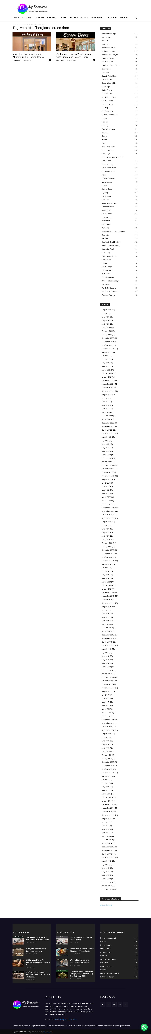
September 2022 (108, 476)
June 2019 (105, 614)
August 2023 (106, 437)
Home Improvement (109, 157)
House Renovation (109, 168)
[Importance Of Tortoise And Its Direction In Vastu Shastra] (62, 952)
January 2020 (107, 589)
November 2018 (108, 638)
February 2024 (107, 416)
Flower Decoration (109, 129)
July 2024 (105, 398)
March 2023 (106, 455)
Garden (63, 18)
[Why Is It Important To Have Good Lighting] (62, 940)
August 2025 (106, 352)
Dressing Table (107, 101)
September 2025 (108, 349)
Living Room (97, 18)
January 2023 (107, 462)
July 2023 (105, 440)
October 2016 (107, 727)
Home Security (107, 164)
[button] (135, 18)
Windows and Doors (109, 291)
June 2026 (105, 317)
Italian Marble (107, 182)
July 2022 (105, 483)
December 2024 (108, 380)
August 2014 (106, 818)
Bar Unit (105, 40)
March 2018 (106, 667)
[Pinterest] (120, 1004)
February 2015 (107, 797)
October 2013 (107, 854)
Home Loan (106, 161)
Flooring (105, 125)
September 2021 (108, 518)
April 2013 (105, 875)
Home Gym (106, 154)
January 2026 (107, 334)
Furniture (51, 18)
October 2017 (107, 684)
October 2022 (107, 472)
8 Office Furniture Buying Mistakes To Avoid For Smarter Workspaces (38, 974)
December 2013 (108, 847)
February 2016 (107, 755)
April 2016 (105, 748)
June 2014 (105, 825)
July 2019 (105, 610)
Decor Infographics (109, 83)
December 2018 (108, 635)
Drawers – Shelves (109, 97)
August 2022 (106, 479)
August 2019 (106, 606)
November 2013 (108, 850)
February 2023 (107, 458)
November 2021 (108, 511)
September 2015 (108, 772)
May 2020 (105, 575)
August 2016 (106, 734)
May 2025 (105, 363)
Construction (106, 69)
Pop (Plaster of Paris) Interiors (113, 231)
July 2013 (105, 864)
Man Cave (105, 199)
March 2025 (106, 370)
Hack (103, 143)
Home (16, 18)
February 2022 (107, 500)
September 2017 (108, 688)
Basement (106, 44)
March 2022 (106, 497)
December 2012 (108, 889)
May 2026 (105, 320)
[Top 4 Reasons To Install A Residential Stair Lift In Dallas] (18, 940)
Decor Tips (106, 86)
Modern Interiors (108, 207)
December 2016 (108, 720)
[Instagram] (108, 1004)
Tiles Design (106, 252)
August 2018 (106, 649)
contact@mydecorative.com (65, 1019)
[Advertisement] (95, 8)
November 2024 (108, 384)
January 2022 (107, 504)
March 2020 (106, 582)
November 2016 (108, 723)
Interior (74, 18)
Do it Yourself (107, 93)
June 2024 (105, 402)
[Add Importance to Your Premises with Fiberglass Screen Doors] (75, 41)
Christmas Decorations (110, 65)
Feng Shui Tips (107, 111)
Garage (104, 136)
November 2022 (108, 469)
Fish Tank (105, 122)
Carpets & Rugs (108, 58)
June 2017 (105, 698)
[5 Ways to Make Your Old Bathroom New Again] (18, 952)
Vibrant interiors (108, 277)
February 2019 (107, 628)
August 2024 (106, 394)
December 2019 (108, 592)
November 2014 (108, 808)
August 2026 (106, 310)
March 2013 (106, 878)
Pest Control (106, 224)
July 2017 (105, 695)
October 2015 (107, 769)
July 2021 (105, 525)
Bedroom (40, 18)
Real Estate (106, 235)
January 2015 (107, 801)
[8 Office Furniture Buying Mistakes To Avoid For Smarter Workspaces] (18, 975)
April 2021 (105, 536)
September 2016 (108, 730)
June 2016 (105, 741)
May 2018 (105, 659)
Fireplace (105, 118)
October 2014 (107, 811)
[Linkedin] (114, 1004)
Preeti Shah (60, 60)
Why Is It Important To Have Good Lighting (81, 938)
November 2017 (108, 681)
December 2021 (108, 508)
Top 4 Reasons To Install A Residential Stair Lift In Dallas (37, 938)
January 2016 (107, 758)
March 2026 (106, 327)
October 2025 (107, 345)
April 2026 (105, 324)
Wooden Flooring (108, 295)
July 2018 (105, 652)
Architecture (106, 37)
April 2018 (105, 663)
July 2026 (105, 313)
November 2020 (108, 553)
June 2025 (105, 359)
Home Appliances (108, 146)
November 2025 (108, 341)
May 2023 (105, 447)
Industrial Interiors (108, 171)
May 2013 (105, 871)
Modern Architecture (109, 203)
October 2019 (107, 599)
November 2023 (108, 426)
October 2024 (107, 387)
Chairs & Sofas (107, 62)
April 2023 (105, 451)
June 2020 (105, 571)
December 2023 (108, 423)
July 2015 (105, 780)
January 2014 (107, 843)
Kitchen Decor (107, 189)
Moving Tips (106, 210)
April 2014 (105, 833)
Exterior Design (107, 104)
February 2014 (107, 840)
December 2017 (108, 677)
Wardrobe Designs (109, 288)
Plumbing (105, 228)
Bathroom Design (108, 48)
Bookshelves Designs (110, 55)
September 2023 (108, 433)
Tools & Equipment (109, 256)
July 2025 (105, 356)
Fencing (105, 108)
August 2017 (106, 691)
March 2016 (106, 751)
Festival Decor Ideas (109, 115)
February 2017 (107, 712)
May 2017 (105, 702)
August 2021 (106, 522)
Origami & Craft (108, 217)
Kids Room (106, 185)
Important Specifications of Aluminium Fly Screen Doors (28, 55)
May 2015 (105, 787)
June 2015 (105, 783)
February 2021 (107, 543)
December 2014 (108, 804)
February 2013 (107, 882)
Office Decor (106, 214)
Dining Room (107, 90)
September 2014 (108, 815)
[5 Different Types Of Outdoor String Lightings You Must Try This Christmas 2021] (62, 974)
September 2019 (108, 603)
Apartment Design (109, 33)
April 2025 (105, 366)
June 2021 (105, 529)
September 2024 (108, 391)
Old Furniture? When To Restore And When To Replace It (38, 962)
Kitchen (84, 18)
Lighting (105, 192)
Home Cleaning (107, 150)
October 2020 (107, 557)
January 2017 (107, 716)
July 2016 (105, 737)
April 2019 (105, 621)
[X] (126, 1004)
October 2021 (107, 515)
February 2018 (107, 670)
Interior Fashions (108, 178)
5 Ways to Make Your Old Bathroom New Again (36, 950)
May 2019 (105, 617)
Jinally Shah (17, 60)
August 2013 (106, 861)
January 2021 (107, 546)
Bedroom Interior (108, 51)
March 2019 (106, 624)
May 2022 (105, 490)
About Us (124, 18)
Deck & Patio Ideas (109, 76)
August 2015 (106, 776)
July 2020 (105, 568)
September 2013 (108, 857)
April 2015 (105, 790)
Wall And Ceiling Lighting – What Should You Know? (80, 961)
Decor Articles (107, 79)
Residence (105, 238)
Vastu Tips (106, 274)
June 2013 (105, 868)
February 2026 (107, 331)
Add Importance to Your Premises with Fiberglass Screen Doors (74, 55)
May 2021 (105, 532)
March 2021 (106, 539)
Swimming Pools (108, 249)
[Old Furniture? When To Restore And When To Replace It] (18, 963)
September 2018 (108, 645)
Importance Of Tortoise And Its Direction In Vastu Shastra (82, 950)
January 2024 (107, 419)
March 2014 (106, 836)
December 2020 (108, 550)
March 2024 (106, 412)
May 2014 (105, 829)
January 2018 (107, 674)
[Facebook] (102, 1004)
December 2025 (108, 338)
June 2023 (105, 444)
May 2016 (105, 744)
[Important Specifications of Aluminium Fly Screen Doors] (32, 41)
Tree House (106, 259)
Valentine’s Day (107, 270)
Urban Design (107, 267)
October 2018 (107, 642)
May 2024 (105, 405)
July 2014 (105, 822)
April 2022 (105, 493)
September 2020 (108, 561)
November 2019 (108, 596)
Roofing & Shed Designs (111, 242)
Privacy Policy (47, 1032)
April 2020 (105, 578)
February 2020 (107, 585)
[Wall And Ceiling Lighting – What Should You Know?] (62, 963)
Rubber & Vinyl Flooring (111, 245)
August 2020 (106, 564)
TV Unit (104, 263)
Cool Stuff (105, 72)
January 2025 (107, 377)
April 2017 (105, 705)
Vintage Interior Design (110, 281)
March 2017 (106, 709)
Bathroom (27, 18)
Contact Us (111, 18)
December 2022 (108, 465)
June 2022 (105, 486)
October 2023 (107, 430)
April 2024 (105, 409)
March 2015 (106, 794)
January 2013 (107, 886)
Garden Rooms (106, 905)
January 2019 (107, 631)
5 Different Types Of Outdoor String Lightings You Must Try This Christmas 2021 (81, 973)
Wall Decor (106, 284)
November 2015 (108, 765)
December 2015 (108, 762)
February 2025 (107, 373)
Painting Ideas (107, 221)
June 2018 (105, 656)
